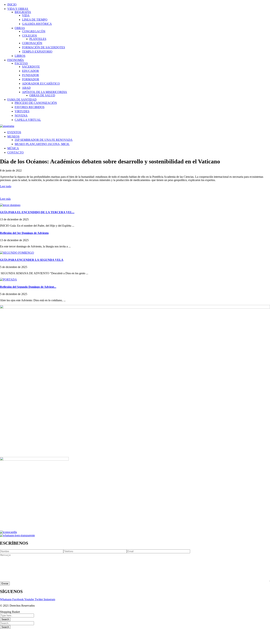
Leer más (5, 198)
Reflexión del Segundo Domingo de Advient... (28, 286)
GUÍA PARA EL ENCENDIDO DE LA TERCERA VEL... (37, 212)
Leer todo (5, 186)
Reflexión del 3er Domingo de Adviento (24, 233)
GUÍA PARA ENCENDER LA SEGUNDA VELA (31, 259)
